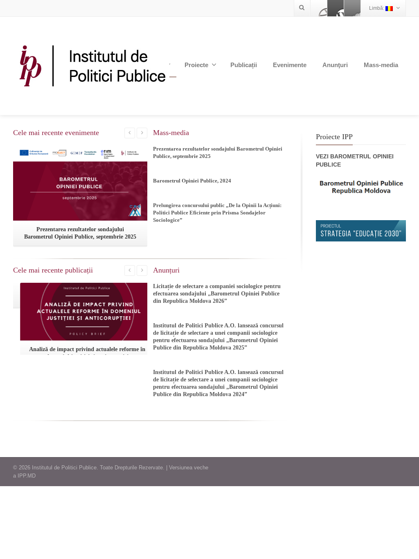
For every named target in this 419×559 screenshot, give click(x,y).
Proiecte (196, 64)
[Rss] (352, 8)
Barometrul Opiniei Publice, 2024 (192, 181)
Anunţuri (335, 64)
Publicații (243, 64)
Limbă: (377, 8)
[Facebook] (319, 8)
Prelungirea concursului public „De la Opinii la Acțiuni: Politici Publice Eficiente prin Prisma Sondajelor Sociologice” (217, 212)
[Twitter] (335, 8)
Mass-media (381, 64)
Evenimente (289, 64)
